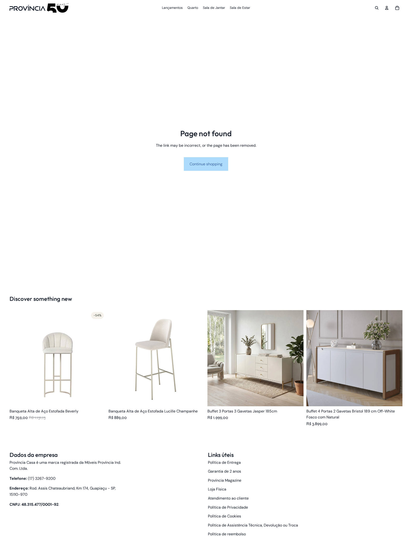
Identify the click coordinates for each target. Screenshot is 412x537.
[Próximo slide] (98, 358)
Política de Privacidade (228, 507)
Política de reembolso (227, 534)
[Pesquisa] (376, 8)
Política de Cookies (224, 516)
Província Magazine (224, 480)
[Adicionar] (395, 399)
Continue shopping (206, 164)
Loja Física (217, 489)
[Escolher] (98, 399)
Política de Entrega (224, 462)
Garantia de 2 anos (224, 471)
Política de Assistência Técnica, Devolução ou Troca (253, 525)
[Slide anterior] (17, 358)
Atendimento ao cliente (228, 498)
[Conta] (386, 8)
